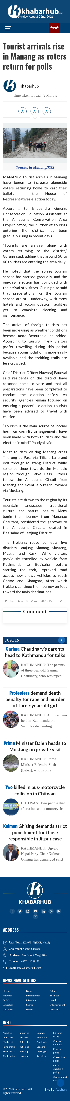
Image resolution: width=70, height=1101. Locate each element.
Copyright (42, 1051)
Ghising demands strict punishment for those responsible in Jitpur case (35, 832)
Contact (41, 1032)
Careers (41, 1046)
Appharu (61, 1089)
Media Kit (8, 1042)
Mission (24, 1037)
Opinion (7, 1000)
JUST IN (12, 640)
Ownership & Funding (60, 1078)
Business (54, 995)
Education (8, 1004)
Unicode (24, 1056)
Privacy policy (57, 1051)
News (29, 990)
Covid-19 (7, 1009)
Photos (30, 1009)
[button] (60, 1083)
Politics (53, 990)
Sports (29, 1004)
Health (53, 1000)
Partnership (9, 1046)
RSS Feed (24, 1046)
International (33, 995)
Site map (24, 1051)
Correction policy (59, 1059)
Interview (31, 1000)
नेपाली (54, 28)
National (7, 995)
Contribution (9, 1056)
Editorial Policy (57, 1034)
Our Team (8, 1037)
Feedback (42, 1042)
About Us (7, 1032)
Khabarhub (29, 86)
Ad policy (41, 1056)
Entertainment (57, 1004)
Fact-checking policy (58, 1069)
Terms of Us (9, 1051)
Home (6, 990)
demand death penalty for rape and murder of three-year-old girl (35, 699)
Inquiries (24, 1032)
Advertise (42, 1037)
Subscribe (25, 1042)
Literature (55, 1009)
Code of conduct (57, 1043)
